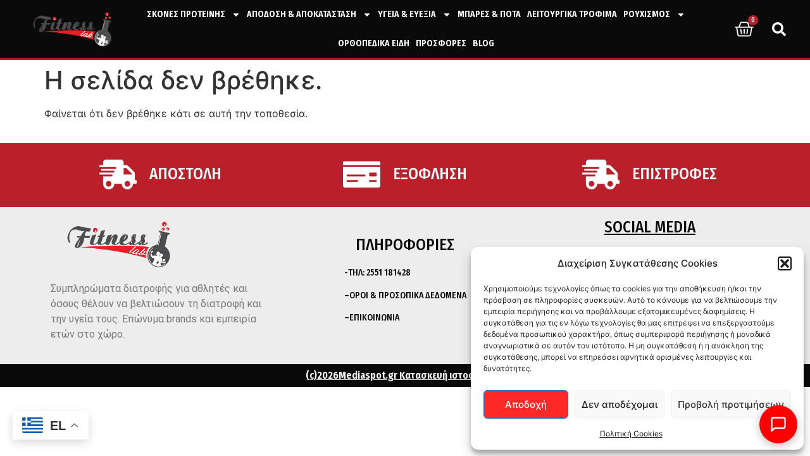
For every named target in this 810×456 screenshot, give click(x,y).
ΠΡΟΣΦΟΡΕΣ (441, 43)
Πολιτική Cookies (631, 433)
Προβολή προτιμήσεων (731, 404)
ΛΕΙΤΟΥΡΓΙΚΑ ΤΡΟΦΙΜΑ (572, 14)
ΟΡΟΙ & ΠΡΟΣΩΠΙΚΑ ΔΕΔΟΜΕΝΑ (407, 295)
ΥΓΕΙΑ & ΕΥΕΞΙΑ (407, 14)
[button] (784, 263)
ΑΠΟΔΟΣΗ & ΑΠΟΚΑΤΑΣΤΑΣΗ (301, 14)
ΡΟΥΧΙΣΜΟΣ (646, 14)
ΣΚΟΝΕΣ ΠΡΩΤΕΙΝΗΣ (186, 14)
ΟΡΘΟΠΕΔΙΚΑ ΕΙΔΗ (373, 43)
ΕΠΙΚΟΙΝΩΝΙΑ (374, 317)
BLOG (483, 43)
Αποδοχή (526, 404)
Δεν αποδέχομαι (619, 404)
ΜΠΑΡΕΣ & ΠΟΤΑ (489, 14)
